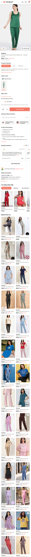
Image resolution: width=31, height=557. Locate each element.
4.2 (4, 48)
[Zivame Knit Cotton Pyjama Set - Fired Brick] (23, 250)
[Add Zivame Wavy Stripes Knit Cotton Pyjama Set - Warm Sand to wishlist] (13, 439)
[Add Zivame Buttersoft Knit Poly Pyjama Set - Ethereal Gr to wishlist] (13, 243)
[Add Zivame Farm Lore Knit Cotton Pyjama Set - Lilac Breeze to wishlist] (13, 488)
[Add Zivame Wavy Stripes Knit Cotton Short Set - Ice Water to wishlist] (13, 267)
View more (3, 141)
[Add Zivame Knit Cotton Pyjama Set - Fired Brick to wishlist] (28, 243)
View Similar (26, 48)
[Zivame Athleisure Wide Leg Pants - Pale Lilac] (8, 398)
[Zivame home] (8, 2)
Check (27, 117)
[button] (2, 2)
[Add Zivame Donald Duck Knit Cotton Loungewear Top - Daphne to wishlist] (28, 366)
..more (17, 155)
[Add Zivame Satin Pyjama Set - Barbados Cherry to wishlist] (13, 537)
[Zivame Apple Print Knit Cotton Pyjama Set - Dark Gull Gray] (23, 545)
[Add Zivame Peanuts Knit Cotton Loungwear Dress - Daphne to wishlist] (13, 341)
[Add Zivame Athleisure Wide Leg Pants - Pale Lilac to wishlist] (13, 390)
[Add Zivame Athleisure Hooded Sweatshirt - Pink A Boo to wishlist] (28, 439)
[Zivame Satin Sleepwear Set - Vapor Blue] (8, 226)
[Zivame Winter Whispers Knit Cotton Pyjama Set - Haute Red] (7, 199)
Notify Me (21, 109)
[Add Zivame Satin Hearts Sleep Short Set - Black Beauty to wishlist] (13, 464)
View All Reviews (15, 163)
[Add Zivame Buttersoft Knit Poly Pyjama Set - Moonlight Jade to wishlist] (28, 218)
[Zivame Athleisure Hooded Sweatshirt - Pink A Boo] (23, 447)
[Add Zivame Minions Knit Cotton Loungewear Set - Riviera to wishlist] (13, 366)
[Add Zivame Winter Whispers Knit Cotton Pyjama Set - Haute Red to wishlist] (11, 192)
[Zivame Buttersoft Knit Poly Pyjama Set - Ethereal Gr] (8, 250)
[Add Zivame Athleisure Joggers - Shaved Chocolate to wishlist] (28, 415)
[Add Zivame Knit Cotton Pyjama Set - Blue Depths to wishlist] (28, 267)
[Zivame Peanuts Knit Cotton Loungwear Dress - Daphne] (8, 349)
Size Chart (9, 101)
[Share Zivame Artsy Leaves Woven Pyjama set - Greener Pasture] (3, 109)
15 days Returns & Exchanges (24, 122)
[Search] (22, 2)
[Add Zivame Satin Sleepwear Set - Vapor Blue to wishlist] (13, 218)
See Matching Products (6, 72)
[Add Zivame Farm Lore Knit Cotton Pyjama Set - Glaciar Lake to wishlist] (28, 317)
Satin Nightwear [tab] (25, 188)
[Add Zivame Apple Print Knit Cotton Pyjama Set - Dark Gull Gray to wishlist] (28, 537)
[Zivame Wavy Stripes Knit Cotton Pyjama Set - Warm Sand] (8, 447)
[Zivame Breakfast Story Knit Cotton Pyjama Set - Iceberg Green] (23, 300)
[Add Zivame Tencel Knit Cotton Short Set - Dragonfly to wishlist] (28, 390)
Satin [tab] (14, 66)
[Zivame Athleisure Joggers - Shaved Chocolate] (23, 422)
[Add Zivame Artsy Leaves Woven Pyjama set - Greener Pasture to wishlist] (7, 109)
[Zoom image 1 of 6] (15, 27)
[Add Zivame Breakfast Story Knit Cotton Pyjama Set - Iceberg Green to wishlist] (28, 292)
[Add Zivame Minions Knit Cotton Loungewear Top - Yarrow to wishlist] (28, 513)
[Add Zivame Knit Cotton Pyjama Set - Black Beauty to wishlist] (13, 317)
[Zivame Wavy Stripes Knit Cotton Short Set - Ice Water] (8, 275)
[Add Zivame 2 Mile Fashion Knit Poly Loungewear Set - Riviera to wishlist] (28, 464)
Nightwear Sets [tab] (6, 66)
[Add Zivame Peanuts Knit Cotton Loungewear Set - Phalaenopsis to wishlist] (13, 415)
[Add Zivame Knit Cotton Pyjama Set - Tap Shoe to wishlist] (13, 292)
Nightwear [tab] (16, 188)
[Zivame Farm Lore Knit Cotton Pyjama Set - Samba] (23, 349)
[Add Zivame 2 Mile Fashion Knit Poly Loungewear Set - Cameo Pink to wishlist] (28, 488)
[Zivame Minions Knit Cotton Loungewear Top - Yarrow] (23, 520)
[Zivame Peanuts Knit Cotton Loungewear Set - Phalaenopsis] (8, 422)
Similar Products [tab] (6, 188)
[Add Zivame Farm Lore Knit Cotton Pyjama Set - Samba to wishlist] (28, 341)
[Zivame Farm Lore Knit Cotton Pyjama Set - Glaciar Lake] (23, 324)
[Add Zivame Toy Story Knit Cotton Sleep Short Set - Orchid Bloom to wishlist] (13, 513)
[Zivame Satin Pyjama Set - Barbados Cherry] (8, 545)
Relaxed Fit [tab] (20, 66)
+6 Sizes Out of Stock (6, 96)
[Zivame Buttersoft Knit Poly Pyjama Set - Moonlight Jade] (23, 226)
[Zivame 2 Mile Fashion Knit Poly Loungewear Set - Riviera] (23, 471)
